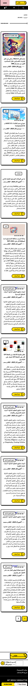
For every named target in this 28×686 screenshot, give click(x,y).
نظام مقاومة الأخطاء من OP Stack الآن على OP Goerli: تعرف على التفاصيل (14, 357)
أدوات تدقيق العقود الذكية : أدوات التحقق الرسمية (14, 293)
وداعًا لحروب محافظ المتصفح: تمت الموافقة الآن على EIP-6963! (14, 240)
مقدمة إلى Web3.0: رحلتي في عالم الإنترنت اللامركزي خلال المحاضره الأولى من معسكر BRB (14, 61)
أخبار (6, 226)
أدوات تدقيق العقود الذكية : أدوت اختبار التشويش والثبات (14, 411)
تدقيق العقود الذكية (9, 289)
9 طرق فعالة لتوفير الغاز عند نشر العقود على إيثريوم (14, 571)
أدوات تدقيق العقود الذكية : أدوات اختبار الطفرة (14, 464)
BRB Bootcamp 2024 (11, 36)
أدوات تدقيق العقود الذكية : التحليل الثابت (14, 518)
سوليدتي (19, 174)
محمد (4, 66)
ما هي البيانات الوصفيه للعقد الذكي (14, 179)
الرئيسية (25, 17)
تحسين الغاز (8, 567)
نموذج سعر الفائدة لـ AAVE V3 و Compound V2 (14, 124)
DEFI (6, 111)
